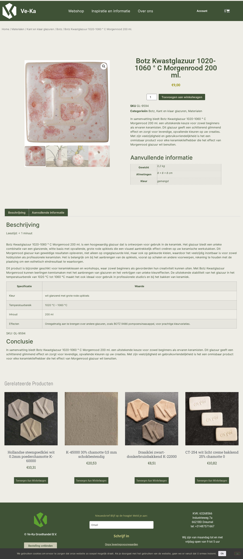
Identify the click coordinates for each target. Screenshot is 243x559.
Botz (59, 29)
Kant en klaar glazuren (40, 29)
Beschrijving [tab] (16, 212)
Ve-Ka (28, 11)
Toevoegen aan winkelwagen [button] (31, 480)
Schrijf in (121, 536)
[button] (78, 11)
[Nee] (237, 553)
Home (5, 29)
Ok (222, 553)
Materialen (18, 29)
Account (202, 11)
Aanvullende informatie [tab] (48, 212)
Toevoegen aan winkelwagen (182, 97)
